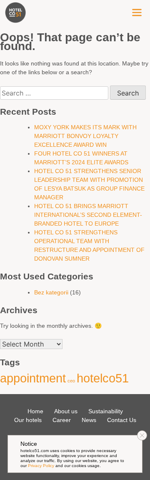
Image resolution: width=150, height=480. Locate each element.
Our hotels (28, 420)
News (89, 420)
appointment (33, 378)
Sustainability (105, 411)
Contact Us (121, 420)
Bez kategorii (51, 292)
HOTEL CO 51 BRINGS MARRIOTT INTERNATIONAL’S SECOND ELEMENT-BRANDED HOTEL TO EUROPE (88, 215)
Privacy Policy (41, 465)
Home (35, 411)
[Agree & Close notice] (142, 435)
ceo (71, 380)
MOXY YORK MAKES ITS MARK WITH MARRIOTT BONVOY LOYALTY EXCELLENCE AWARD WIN (85, 136)
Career (61, 420)
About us (66, 411)
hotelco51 (103, 378)
